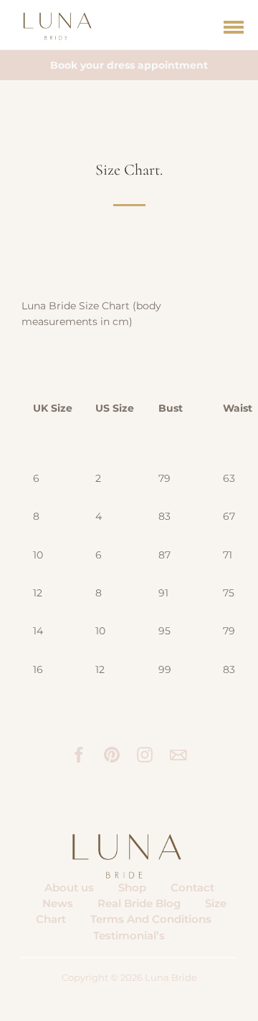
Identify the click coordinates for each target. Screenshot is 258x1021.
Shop (132, 887)
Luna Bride (171, 977)
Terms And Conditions (150, 919)
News (57, 903)
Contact (192, 887)
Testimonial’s (129, 935)
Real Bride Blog (139, 903)
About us (69, 887)
